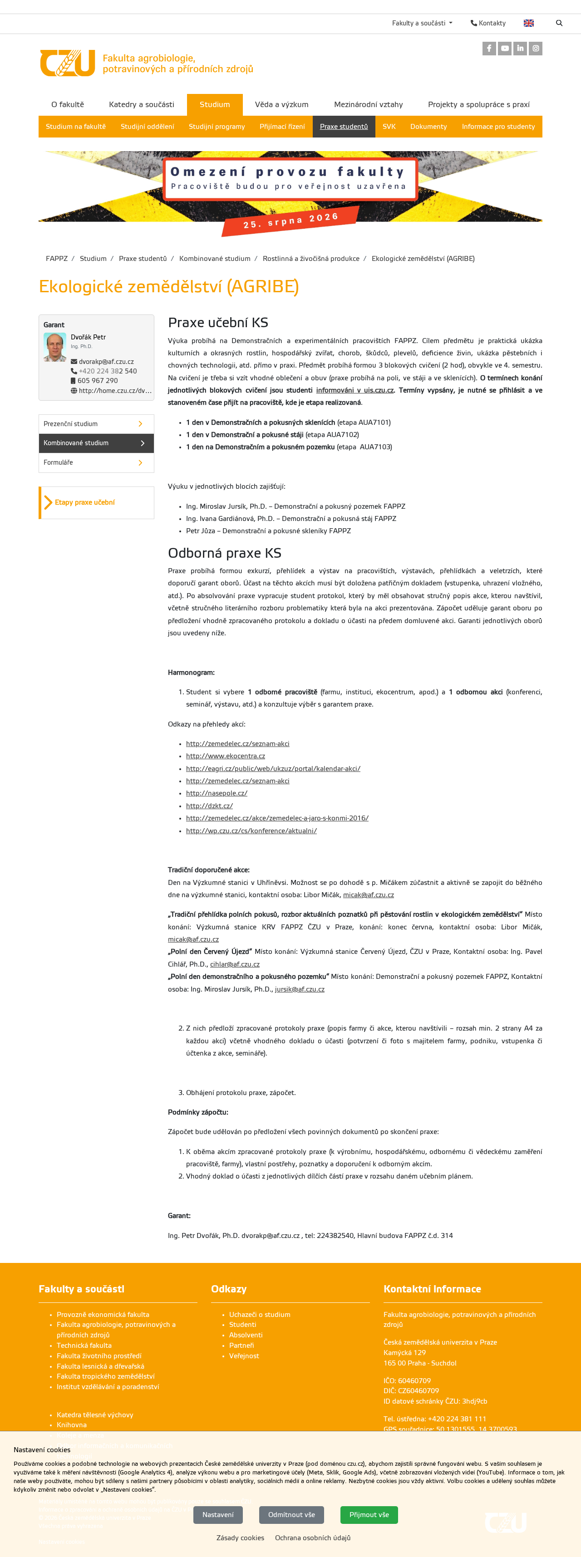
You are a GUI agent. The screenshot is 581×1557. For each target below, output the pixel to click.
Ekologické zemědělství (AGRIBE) (422, 258)
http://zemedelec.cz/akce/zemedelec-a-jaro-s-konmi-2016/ (277, 818)
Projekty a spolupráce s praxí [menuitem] (479, 104)
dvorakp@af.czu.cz (106, 362)
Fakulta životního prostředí (99, 1356)
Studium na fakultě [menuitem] (76, 126)
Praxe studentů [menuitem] (344, 126)
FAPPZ (57, 258)
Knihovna (72, 1425)
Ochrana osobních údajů (313, 1538)
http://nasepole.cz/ (216, 793)
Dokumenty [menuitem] (428, 126)
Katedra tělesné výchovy (95, 1415)
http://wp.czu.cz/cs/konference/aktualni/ (251, 831)
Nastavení (218, 1514)
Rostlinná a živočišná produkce (310, 258)
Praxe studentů (142, 258)
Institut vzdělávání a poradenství (108, 1386)
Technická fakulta (84, 1345)
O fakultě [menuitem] (67, 104)
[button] (97, 503)
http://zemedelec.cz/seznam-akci (238, 743)
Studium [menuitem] (215, 104)
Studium (92, 258)
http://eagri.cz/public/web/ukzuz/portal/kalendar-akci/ (273, 768)
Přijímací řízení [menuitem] (282, 126)
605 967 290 (98, 381)
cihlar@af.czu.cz (235, 964)
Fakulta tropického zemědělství (106, 1376)
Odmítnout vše (291, 1514)
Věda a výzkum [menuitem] (282, 104)
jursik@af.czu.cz (300, 989)
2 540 (108, 371)
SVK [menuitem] (389, 126)
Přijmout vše (369, 1514)
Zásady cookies (240, 1538)
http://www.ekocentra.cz (225, 756)
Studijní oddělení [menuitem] (147, 126)
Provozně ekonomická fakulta (103, 1314)
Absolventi (246, 1335)
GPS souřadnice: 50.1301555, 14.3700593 (450, 1429)
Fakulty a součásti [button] (419, 23)
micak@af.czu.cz (368, 895)
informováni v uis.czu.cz (355, 390)
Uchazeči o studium (259, 1314)
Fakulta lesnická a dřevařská (100, 1366)
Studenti (242, 1324)
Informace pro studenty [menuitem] (498, 126)
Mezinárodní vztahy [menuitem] (368, 104)
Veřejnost (244, 1356)
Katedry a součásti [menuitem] (141, 104)
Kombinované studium (214, 258)
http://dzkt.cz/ (209, 806)
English (529, 23)
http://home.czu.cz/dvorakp (120, 391)
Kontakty (491, 23)
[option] (96, 502)
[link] (489, 49)
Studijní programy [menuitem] (217, 126)
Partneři (241, 1345)
